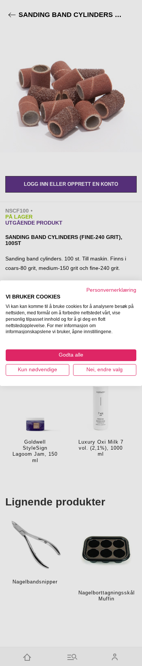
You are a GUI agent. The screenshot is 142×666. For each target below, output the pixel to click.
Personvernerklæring (111, 289)
